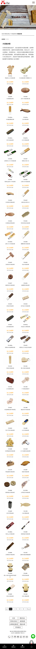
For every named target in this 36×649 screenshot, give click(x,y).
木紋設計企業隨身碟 (25, 325)
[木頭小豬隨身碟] (25, 588)
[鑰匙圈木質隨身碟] (25, 277)
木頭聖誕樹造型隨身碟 (10, 450)
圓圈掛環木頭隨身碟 (25, 242)
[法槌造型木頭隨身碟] (10, 256)
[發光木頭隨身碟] (10, 588)
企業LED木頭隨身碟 (25, 180)
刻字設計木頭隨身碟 (25, 305)
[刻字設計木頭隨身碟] (25, 297)
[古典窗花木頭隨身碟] (10, 546)
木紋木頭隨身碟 (25, 263)
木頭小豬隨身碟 (25, 595)
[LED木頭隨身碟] (25, 422)
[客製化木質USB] (25, 152)
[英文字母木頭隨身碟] (10, 422)
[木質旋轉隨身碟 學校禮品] (10, 401)
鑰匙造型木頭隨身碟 (25, 408)
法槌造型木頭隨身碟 (10, 263)
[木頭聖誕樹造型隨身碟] (10, 442)
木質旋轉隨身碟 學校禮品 (10, 408)
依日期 (3, 39)
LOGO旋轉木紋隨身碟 (25, 450)
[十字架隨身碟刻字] (25, 380)
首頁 (3, 34)
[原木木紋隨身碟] (10, 132)
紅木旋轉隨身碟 (10, 387)
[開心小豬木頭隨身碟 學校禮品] (10, 567)
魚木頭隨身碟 (25, 118)
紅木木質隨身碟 (25, 139)
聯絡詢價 (22, 624)
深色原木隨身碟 (10, 305)
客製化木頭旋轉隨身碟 (10, 346)
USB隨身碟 (13, 34)
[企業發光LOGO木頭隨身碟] (10, 152)
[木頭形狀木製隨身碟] (10, 194)
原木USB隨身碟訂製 (25, 97)
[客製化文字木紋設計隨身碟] (25, 339)
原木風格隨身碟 (10, 325)
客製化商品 (7, 34)
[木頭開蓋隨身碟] (10, 90)
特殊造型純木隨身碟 (25, 222)
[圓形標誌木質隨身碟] (10, 484)
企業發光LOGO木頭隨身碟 (10, 159)
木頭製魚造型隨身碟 (10, 222)
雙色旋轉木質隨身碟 (10, 470)
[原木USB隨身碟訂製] (25, 90)
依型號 (7, 39)
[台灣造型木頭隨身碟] (25, 484)
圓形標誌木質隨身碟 (10, 491)
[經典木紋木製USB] (25, 194)
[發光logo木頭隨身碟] (10, 525)
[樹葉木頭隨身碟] (25, 463)
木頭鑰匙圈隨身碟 (10, 118)
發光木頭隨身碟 (10, 595)
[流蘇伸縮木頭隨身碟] (25, 525)
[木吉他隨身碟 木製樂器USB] (25, 69)
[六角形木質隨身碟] (10, 360)
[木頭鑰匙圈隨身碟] (10, 111)
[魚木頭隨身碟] (25, 111)
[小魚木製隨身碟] (25, 505)
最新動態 (22, 621)
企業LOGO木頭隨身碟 (10, 242)
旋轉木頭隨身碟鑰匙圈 (25, 553)
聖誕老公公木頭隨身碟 (10, 77)
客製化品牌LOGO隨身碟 (10, 180)
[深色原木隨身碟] (10, 297)
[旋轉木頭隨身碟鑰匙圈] (25, 546)
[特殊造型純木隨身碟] (25, 214)
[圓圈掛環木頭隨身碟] (25, 235)
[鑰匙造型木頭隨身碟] (25, 401)
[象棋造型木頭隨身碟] (10, 277)
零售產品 (18, 627)
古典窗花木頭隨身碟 (10, 553)
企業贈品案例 (14, 624)
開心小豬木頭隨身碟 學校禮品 (10, 575)
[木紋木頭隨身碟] (25, 256)
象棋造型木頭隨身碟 (10, 284)
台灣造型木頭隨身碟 (25, 491)
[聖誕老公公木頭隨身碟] (10, 69)
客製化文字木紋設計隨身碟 (25, 346)
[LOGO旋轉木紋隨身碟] (25, 442)
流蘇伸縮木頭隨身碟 (25, 533)
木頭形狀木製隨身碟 (10, 201)
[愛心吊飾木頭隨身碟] (25, 360)
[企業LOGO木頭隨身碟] (10, 235)
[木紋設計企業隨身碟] (25, 318)
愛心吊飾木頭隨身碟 (25, 367)
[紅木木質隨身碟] (25, 132)
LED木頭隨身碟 (25, 429)
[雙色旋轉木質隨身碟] (10, 463)
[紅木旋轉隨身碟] (10, 380)
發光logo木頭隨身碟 (10, 533)
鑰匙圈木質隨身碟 (25, 284)
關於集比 (22, 618)
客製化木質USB (25, 159)
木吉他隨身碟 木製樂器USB (25, 77)
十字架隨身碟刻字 (25, 387)
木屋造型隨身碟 (25, 574)
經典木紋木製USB (25, 201)
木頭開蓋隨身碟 (10, 97)
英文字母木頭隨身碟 (10, 429)
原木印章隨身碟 (10, 512)
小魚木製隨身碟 (25, 512)
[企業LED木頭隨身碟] (25, 173)
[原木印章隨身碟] (10, 505)
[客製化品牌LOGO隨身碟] (10, 173)
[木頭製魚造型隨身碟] (10, 214)
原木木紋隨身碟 (10, 139)
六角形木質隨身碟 (10, 367)
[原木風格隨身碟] (10, 318)
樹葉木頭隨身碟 (25, 470)
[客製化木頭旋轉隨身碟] (10, 339)
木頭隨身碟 (19, 34)
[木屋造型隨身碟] (25, 567)
